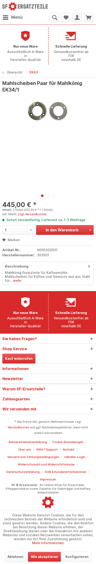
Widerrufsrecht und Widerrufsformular (46, 464)
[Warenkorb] (88, 17)
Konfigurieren (77, 557)
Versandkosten (18, 427)
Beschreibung (16, 266)
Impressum (48, 479)
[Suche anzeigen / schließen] (54, 17)
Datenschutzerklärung (23, 472)
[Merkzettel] (65, 17)
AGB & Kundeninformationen (65, 472)
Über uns (24, 449)
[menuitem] (12, 17)
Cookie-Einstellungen (68, 442)
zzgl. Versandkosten (32, 214)
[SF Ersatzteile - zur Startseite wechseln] (25, 6)
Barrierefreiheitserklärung (28, 442)
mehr (16, 280)
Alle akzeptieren (44, 557)
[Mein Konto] (77, 17)
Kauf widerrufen (19, 358)
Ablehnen (15, 557)
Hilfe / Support (47, 449)
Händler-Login (75, 457)
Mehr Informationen (48, 543)
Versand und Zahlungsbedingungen (33, 457)
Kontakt (69, 449)
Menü (17, 17)
